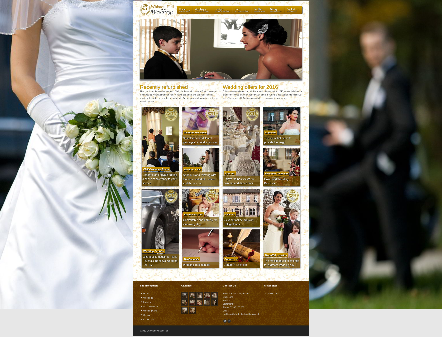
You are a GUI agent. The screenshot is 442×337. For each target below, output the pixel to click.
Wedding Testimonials (196, 264)
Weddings (202, 10)
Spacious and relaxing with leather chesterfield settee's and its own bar (199, 179)
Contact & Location (235, 264)
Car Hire (259, 10)
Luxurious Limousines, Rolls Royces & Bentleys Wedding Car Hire (159, 260)
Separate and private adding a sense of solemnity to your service (159, 179)
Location (221, 10)
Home (184, 10)
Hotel (241, 10)
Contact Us (292, 10)
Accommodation (150, 306)
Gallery (275, 10)
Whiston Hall (274, 293)
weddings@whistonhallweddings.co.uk (241, 314)
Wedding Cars (150, 311)
